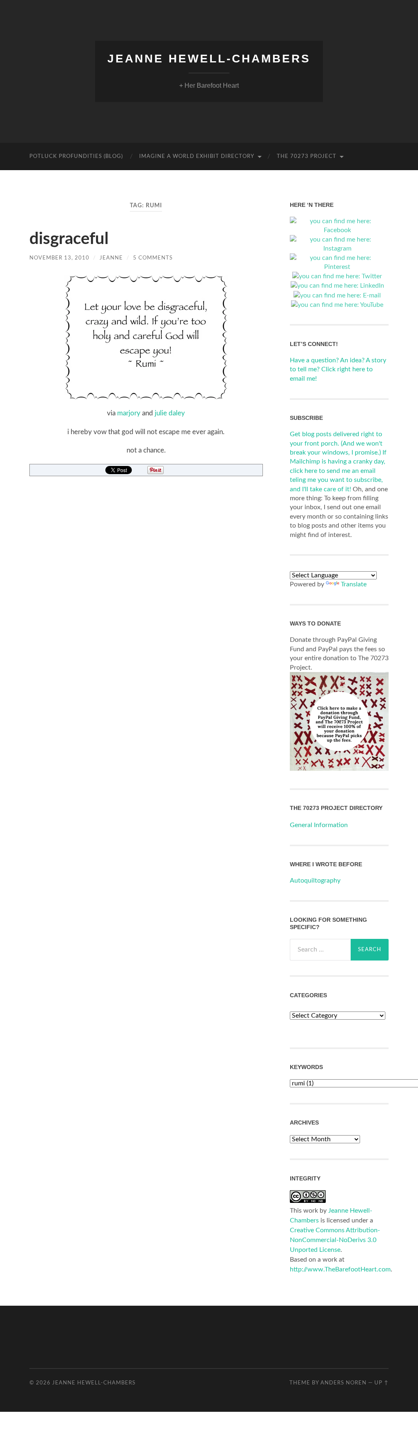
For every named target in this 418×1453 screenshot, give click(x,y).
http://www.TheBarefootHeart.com (340, 1269)
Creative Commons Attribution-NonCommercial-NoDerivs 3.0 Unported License (335, 1240)
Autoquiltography (315, 880)
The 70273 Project (306, 156)
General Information (319, 825)
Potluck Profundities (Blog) (76, 156)
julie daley (170, 413)
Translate (354, 584)
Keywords (306, 1067)
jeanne (111, 257)
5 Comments (153, 257)
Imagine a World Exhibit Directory (196, 156)
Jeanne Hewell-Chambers (209, 58)
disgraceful (69, 239)
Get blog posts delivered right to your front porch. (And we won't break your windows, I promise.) (336, 443)
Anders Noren (343, 1382)
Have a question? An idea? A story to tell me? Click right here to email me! (338, 369)
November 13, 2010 (59, 257)
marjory (128, 413)
